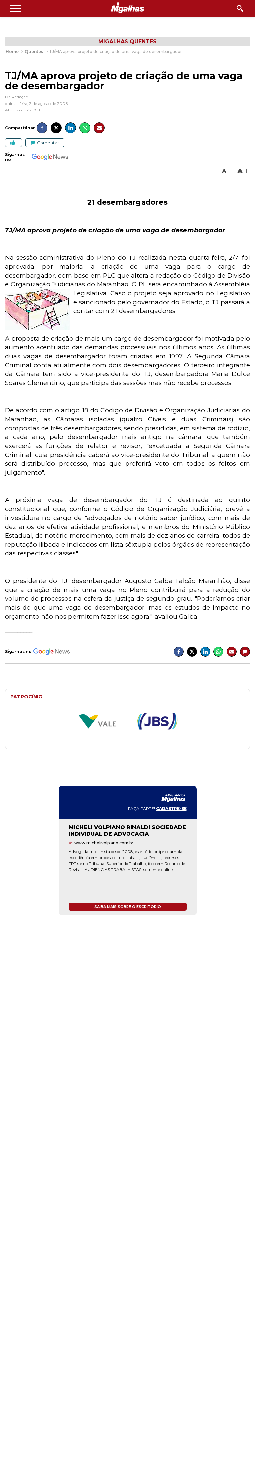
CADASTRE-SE (171, 808)
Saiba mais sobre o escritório (127, 906)
